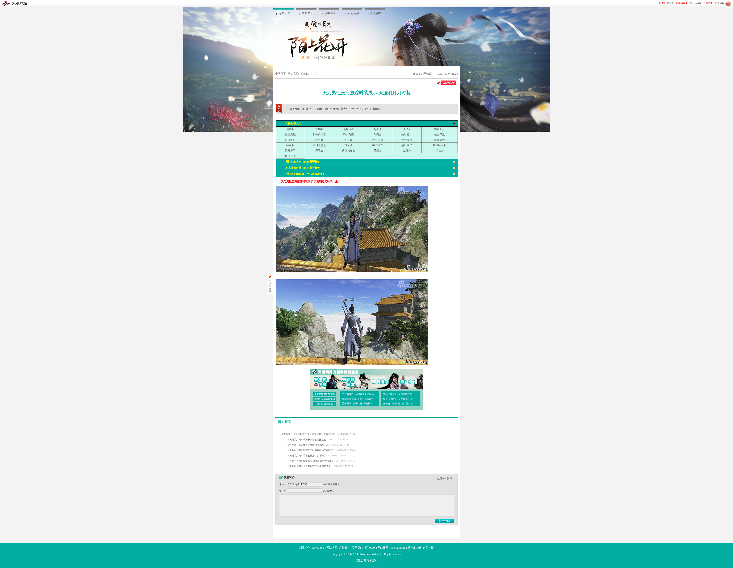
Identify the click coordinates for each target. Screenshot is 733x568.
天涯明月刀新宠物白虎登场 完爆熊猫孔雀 (308, 445)
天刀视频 (353, 13)
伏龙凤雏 (290, 134)
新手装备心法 (405, 399)
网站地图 (331, 547)
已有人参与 (444, 478)
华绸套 (378, 134)
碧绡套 (290, 129)
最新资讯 (307, 13)
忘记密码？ (329, 490)
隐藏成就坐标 (349, 399)
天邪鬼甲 (290, 150)
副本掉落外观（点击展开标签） (304, 167)
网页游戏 (719, 3)
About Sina (318, 547)
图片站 (409, 403)
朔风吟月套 (439, 145)
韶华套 (407, 129)
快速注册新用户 (331, 484)
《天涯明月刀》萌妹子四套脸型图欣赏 (306, 439)
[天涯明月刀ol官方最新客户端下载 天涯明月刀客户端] (323, 378)
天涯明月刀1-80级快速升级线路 (358, 394)
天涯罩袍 (377, 140)
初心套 (349, 140)
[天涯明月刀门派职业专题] (405, 378)
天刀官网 (293, 73)
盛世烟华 (406, 145)
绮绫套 (290, 145)
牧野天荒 (406, 140)
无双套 (319, 150)
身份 (385, 403)
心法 (313, 73)
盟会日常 (346, 403)
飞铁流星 (348, 129)
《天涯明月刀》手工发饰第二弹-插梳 (306, 455)
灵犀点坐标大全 (365, 399)
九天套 (378, 129)
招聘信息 (370, 547)
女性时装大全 (293, 123)
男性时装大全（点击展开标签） (304, 161)
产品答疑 (428, 547)
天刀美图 (376, 13)
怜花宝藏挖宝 (405, 394)
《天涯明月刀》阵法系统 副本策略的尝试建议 (310, 461)
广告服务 (344, 547)
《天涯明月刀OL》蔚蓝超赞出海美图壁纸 (314, 434)
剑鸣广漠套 (319, 134)
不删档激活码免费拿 (324, 393)
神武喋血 (377, 145)
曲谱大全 (399, 403)
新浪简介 (304, 547)
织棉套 (440, 150)
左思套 (407, 150)
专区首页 (285, 13)
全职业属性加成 (325, 403)
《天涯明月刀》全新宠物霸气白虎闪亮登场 (309, 466)
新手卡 (670, 3)
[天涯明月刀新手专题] (378, 378)
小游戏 (697, 3)
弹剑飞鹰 (348, 134)
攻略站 (305, 73)
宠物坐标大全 (390, 394)
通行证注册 (414, 547)
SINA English (397, 547)
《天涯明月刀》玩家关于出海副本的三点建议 (310, 450)
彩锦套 (319, 129)
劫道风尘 (439, 134)
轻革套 (349, 145)
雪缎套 (378, 150)
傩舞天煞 (439, 140)
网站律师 (383, 547)
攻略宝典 (330, 13)
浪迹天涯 (290, 140)
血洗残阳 (290, 156)
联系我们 (357, 547)
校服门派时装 (390, 399)
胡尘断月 (439, 129)
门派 (391, 403)
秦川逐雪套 (319, 145)
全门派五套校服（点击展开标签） (305, 173)
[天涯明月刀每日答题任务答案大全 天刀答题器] (351, 378)
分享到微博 (270, 286)
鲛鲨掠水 (406, 134)
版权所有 (372, 560)
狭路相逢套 (348, 150)
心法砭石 (357, 403)
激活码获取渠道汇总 (324, 398)
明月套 (319, 140)
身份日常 (368, 403)
